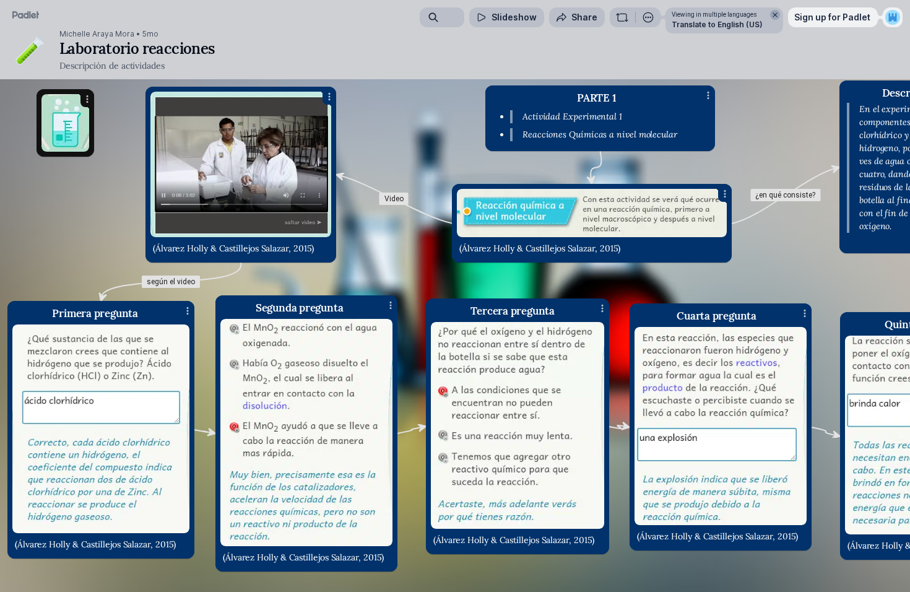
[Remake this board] (622, 17)
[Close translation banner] (775, 15)
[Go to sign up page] (893, 17)
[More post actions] (390, 305)
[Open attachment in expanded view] (306, 432)
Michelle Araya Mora (96, 34)
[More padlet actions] (648, 17)
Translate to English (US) (717, 24)
